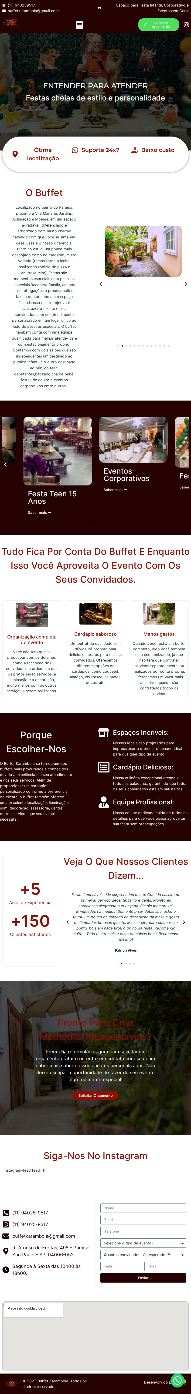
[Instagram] (186, 25)
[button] (79, 25)
